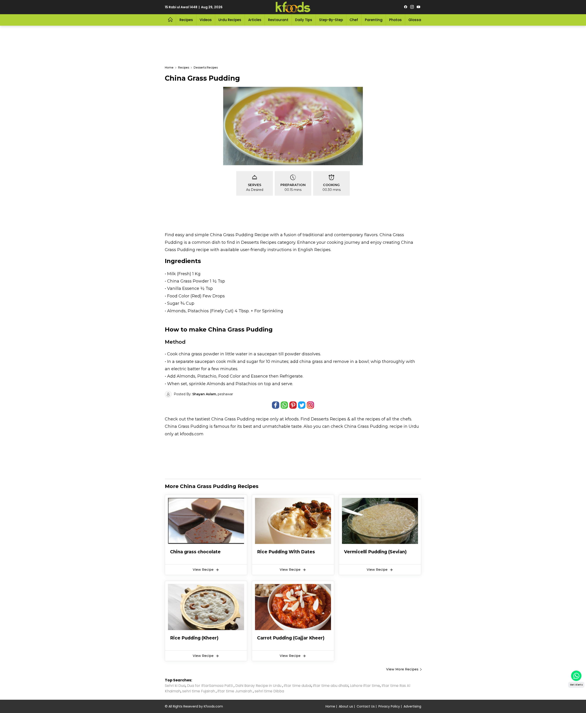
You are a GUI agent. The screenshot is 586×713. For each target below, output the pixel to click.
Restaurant (278, 19)
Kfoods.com (213, 706)
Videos (206, 19)
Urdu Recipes (229, 19)
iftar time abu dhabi (330, 685)
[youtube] (418, 7)
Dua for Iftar (198, 685)
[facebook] (405, 7)
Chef (354, 19)
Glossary (416, 19)
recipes (373, 419)
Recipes (186, 19)
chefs (405, 419)
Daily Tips (303, 19)
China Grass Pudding (233, 419)
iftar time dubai (297, 685)
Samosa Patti (221, 685)
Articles (254, 19)
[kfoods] (293, 7)
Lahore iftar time (365, 685)
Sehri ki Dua (175, 685)
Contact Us (366, 706)
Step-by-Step (331, 19)
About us (346, 706)
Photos (395, 19)
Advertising (412, 706)
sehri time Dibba (270, 691)
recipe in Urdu (404, 426)
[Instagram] (412, 7)
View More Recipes (402, 669)
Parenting (374, 19)
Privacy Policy (389, 706)
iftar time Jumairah (235, 691)
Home (330, 706)
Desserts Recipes (328, 419)
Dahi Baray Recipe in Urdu (258, 685)
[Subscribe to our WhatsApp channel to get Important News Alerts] (576, 676)
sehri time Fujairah (199, 691)
